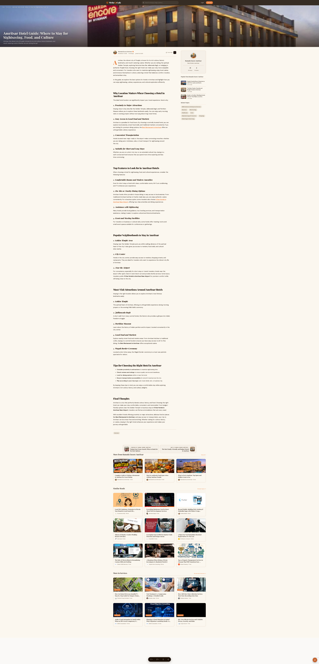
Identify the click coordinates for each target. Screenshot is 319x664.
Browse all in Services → (200, 573)
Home (3, 7)
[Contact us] (315, 660)
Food (192, 112)
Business (184, 109)
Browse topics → (202, 489)
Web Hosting (193, 109)
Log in (202, 2)
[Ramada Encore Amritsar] (115, 52)
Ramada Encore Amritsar (125, 51)
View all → (203, 455)
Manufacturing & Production (189, 115)
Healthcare (185, 112)
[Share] (168, 659)
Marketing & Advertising (188, 118)
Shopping (201, 115)
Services (8, 7)
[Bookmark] (163, 659)
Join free (209, 2)
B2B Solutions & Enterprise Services (191, 106)
